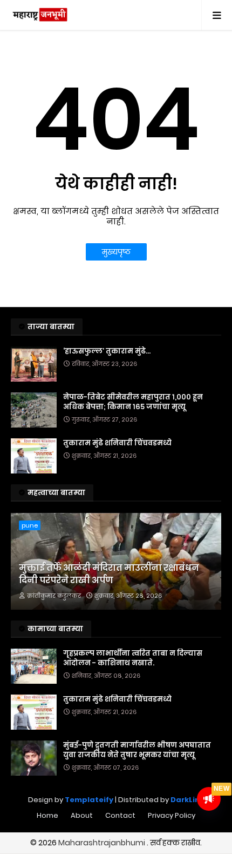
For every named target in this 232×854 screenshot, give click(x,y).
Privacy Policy (171, 815)
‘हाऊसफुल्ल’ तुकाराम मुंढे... (107, 351)
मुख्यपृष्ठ (116, 251)
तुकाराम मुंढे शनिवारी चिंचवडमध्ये (117, 443)
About (82, 815)
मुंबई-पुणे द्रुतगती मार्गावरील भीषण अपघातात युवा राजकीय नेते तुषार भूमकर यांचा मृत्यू (137, 750)
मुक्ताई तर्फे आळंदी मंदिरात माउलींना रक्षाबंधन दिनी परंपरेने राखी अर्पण (109, 574)
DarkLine (187, 800)
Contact (120, 815)
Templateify (89, 800)
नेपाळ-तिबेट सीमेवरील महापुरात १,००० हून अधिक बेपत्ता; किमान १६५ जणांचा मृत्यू (133, 402)
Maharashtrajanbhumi (102, 842)
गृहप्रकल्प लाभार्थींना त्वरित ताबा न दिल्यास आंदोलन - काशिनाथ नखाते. (132, 658)
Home (47, 815)
